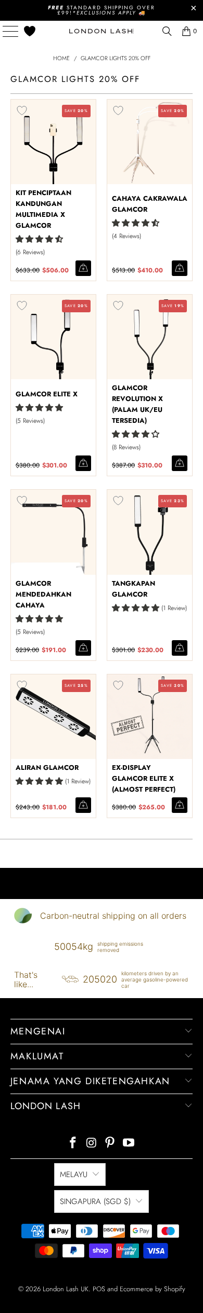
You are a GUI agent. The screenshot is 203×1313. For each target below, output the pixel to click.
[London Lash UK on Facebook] (73, 1143)
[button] (39, 239)
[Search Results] (167, 31)
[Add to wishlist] (22, 110)
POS (99, 1289)
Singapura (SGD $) (95, 1201)
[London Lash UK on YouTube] (129, 1143)
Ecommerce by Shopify (152, 1289)
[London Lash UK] (102, 31)
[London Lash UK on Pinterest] (110, 1143)
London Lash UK (65, 1289)
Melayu (73, 1174)
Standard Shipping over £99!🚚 (101, 10)
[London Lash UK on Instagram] (91, 1143)
